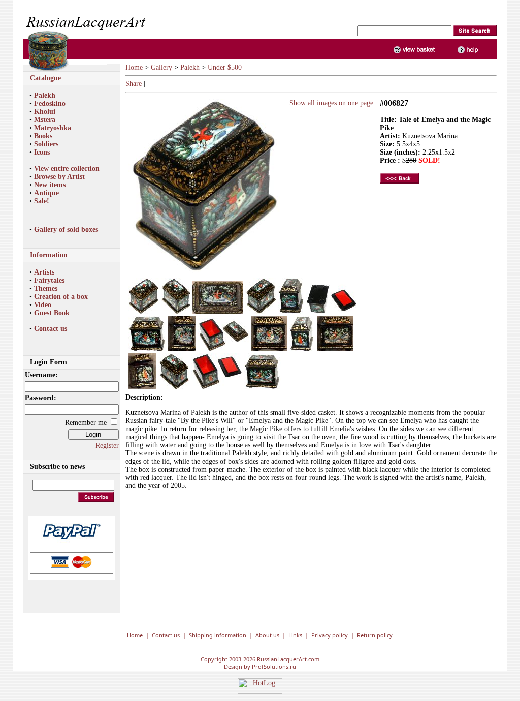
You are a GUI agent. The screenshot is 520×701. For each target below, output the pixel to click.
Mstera (44, 120)
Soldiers (46, 144)
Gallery (161, 67)
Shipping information (217, 635)
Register (107, 445)
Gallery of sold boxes (66, 229)
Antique (46, 193)
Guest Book (52, 313)
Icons (42, 152)
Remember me (86, 422)
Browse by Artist (59, 176)
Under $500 (225, 67)
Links (295, 635)
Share (133, 83)
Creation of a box (61, 296)
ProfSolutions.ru (274, 666)
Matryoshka (52, 128)
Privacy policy (329, 635)
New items (50, 185)
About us (267, 635)
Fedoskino (50, 103)
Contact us (50, 328)
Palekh (44, 95)
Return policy (375, 635)
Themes (45, 288)
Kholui (44, 111)
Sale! (41, 201)
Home (134, 67)
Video (42, 305)
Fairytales (49, 280)
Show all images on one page (329, 103)
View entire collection (67, 168)
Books (43, 136)
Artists (44, 272)
